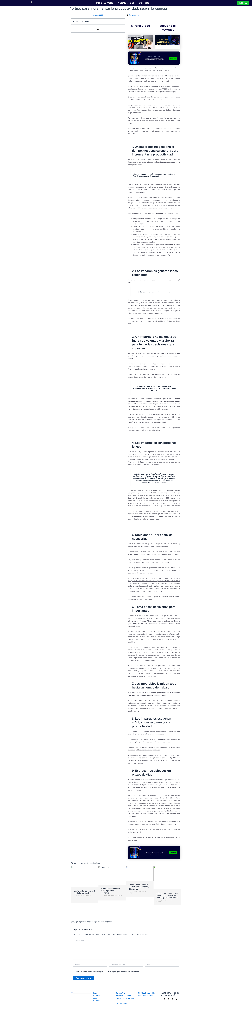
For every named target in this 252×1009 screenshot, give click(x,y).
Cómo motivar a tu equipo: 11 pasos (137, 889)
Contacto (144, 2)
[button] (70, 892)
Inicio (99, 2)
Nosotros (123, 2)
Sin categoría (134, 15)
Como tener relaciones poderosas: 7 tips (166, 889)
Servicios (108, 2)
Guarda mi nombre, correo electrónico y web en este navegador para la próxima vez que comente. (107, 971)
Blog (132, 2)
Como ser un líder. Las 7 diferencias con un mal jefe (111, 890)
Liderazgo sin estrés (81, 911)
